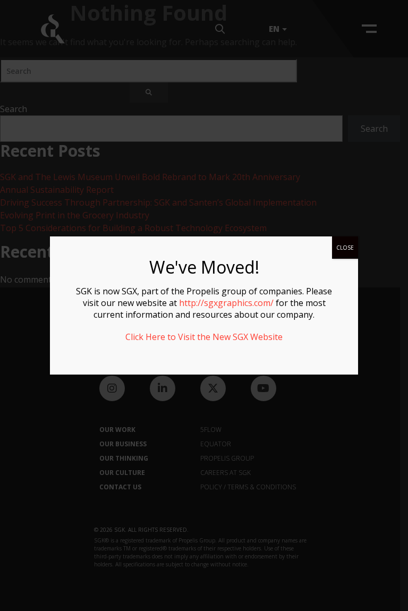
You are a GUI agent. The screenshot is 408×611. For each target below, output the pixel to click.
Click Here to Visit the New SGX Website (204, 337)
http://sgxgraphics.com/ (226, 303)
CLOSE (345, 247)
